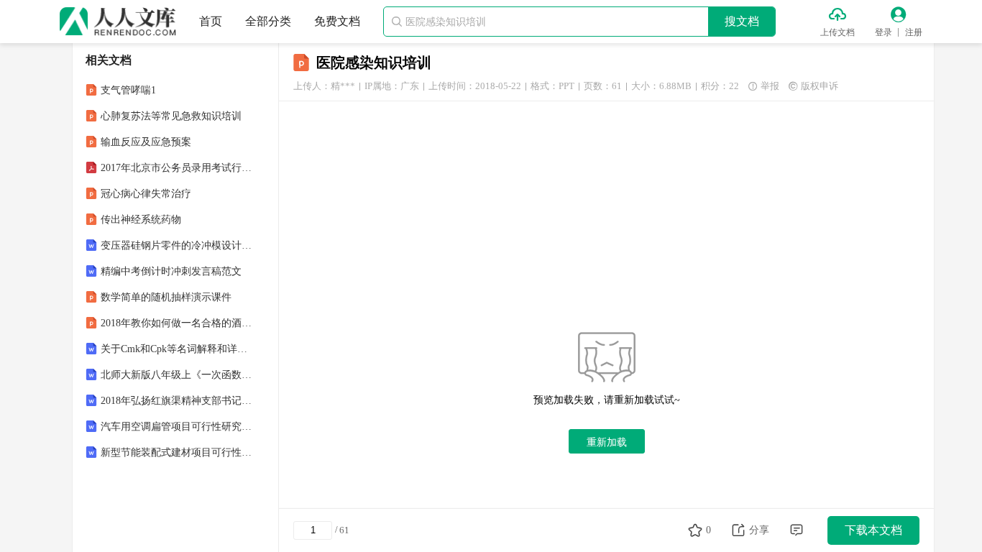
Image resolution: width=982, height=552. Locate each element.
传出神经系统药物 (141, 219)
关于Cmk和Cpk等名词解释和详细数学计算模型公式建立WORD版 (177, 349)
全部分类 (268, 21)
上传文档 (837, 32)
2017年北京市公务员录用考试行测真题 (177, 167)
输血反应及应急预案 (146, 142)
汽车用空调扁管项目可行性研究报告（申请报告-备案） (177, 426)
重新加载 (607, 442)
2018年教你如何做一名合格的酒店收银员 (177, 323)
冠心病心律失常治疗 (146, 193)
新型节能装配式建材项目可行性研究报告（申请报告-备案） (177, 452)
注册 (913, 32)
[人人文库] (118, 21)
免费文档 (337, 21)
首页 (210, 21)
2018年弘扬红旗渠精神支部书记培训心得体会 (177, 400)
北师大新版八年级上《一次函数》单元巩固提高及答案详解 (177, 374)
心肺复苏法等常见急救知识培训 (171, 116)
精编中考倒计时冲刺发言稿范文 (171, 271)
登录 (883, 32)
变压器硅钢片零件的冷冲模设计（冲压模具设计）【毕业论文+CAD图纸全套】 (177, 245)
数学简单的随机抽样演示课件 (166, 297)
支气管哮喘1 (128, 90)
